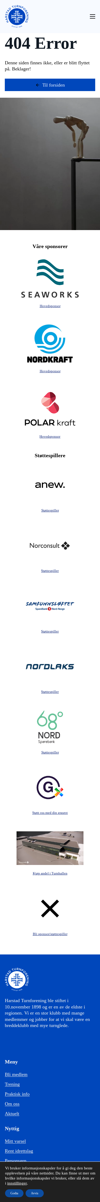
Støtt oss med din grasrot (50, 813)
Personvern (15, 1160)
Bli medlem (16, 1074)
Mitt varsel (15, 1141)
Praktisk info (17, 1094)
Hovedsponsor (50, 306)
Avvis (34, 1193)
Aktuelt (12, 1113)
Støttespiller (50, 510)
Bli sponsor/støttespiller (50, 934)
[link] (17, 16)
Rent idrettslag (19, 1151)
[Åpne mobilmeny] (92, 16)
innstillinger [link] (17, 1183)
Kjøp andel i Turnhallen (50, 873)
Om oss (12, 1103)
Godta (14, 1193)
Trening (12, 1084)
